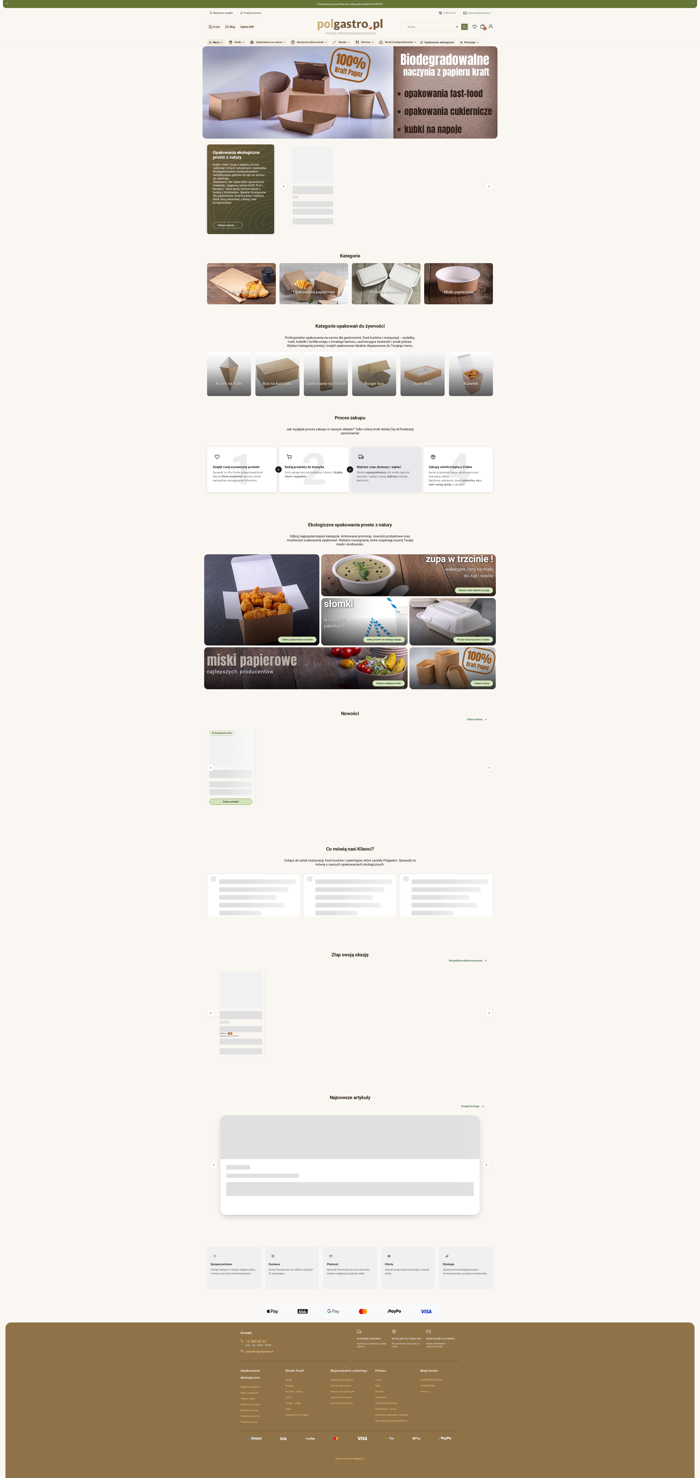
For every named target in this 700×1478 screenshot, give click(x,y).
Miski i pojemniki (249, 1392)
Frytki (288, 1409)
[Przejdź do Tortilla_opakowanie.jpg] (326, 374)
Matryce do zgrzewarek (342, 1391)
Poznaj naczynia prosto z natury (473, 639)
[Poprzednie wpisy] (213, 1165)
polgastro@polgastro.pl (479, 13)
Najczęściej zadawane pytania (391, 1420)
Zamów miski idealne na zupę (474, 590)
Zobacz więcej (474, 719)
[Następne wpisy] (486, 1165)
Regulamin (380, 1397)
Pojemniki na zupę (250, 1404)
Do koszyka (313, 221)
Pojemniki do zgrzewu (341, 1379)
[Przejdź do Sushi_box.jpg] (422, 374)
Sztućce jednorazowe (341, 1403)
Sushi (288, 1397)
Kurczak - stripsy (294, 1391)
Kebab (288, 1379)
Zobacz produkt (231, 801)
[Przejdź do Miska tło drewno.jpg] (458, 283)
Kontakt (379, 1391)
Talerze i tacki (248, 1398)
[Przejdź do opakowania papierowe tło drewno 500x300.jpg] (313, 283)
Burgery (289, 1385)
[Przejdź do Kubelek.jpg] (471, 374)
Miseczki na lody (249, 1410)
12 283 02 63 (449, 13)
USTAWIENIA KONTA (431, 1379)
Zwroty (424, 1391)
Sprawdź (229, 394)
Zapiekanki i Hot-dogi (296, 1414)
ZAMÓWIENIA (427, 1385)
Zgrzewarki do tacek (341, 1397)
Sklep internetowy (348, 1458)
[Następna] (693, 4)
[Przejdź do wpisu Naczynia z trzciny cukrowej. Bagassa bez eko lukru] (350, 1137)
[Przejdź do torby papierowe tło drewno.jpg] (241, 283)
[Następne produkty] (489, 186)
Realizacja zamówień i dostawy (391, 1414)
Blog (232, 26)
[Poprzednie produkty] (283, 186)
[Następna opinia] (489, 885)
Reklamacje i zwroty (385, 1409)
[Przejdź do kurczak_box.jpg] (277, 374)
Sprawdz (422, 394)
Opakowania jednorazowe (237, 1168)
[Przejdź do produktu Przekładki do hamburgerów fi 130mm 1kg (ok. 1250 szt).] (313, 167)
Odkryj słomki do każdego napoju (384, 639)
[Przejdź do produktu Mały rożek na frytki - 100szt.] (241, 993)
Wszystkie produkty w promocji (465, 960)
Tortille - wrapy (293, 1403)
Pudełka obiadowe (250, 1387)
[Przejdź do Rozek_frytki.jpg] (229, 374)
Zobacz (241, 302)
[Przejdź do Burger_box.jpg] (374, 374)
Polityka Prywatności (386, 1403)
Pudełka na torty (249, 1422)
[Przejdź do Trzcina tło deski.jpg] (386, 283)
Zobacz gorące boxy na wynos (297, 639)
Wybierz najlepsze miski (388, 683)
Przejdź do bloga (470, 1106)
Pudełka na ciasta (250, 1416)
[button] (464, 27)
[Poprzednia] (7, 4)
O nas (216, 26)
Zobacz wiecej (481, 683)
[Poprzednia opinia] (210, 885)
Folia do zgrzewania (340, 1385)
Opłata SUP (247, 26)
